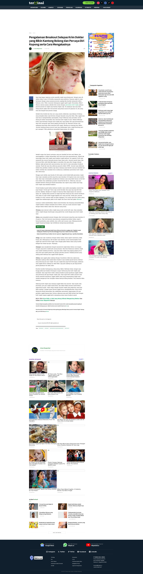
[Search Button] (113, 7)
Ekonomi (60, 7)
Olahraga (79, 7)
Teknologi (69, 7)
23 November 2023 (72, 519)
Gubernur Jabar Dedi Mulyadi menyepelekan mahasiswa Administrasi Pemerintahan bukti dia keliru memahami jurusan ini (105, 122)
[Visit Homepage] (36, 2)
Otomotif (88, 7)
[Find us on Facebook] (105, 3)
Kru (52, 559)
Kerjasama (74, 557)
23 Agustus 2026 (102, 149)
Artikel (34, 32)
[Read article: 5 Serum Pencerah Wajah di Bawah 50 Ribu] (33, 506)
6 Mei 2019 (70, 507)
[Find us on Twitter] (101, 3)
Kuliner (43, 7)
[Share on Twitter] (31, 102)
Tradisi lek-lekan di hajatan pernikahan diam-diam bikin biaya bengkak (105, 103)
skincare (79, 199)
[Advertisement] (71, 21)
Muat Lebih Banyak (57, 532)
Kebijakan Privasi (76, 563)
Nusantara (34, 7)
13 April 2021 (42, 526)
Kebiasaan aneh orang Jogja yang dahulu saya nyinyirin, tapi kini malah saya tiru (105, 112)
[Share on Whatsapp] (31, 105)
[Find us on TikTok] (109, 2)
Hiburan (96, 7)
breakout (41, 328)
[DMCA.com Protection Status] (38, 557)
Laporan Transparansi (77, 565)
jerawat (46, 328)
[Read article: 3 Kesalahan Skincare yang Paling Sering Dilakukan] (33, 515)
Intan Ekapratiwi (38, 48)
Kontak (52, 565)
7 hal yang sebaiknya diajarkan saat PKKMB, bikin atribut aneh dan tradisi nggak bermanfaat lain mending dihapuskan (106, 134)
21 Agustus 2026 (102, 138)
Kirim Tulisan (89, 2)
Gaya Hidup (106, 7)
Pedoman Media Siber (77, 561)
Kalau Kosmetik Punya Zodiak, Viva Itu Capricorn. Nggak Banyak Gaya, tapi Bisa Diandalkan (60, 234)
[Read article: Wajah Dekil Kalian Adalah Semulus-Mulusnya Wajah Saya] (62, 506)
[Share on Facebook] (31, 98)
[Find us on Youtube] (112, 3)
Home (30, 32)
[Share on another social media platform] (31, 109)
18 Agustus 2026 (102, 106)
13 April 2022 (42, 507)
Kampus (50, 7)
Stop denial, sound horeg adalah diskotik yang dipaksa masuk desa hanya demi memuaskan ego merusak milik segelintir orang (106, 93)
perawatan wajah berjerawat (56, 328)
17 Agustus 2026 (102, 98)
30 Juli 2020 (42, 515)
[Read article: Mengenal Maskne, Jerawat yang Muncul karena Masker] (62, 525)
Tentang (53, 557)
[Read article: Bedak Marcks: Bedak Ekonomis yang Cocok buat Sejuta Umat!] (33, 525)
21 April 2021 (46, 48)
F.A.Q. (73, 559)
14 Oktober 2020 (72, 526)
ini (66, 306)
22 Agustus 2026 (102, 115)
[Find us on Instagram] (98, 3)
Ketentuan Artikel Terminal (57, 563)
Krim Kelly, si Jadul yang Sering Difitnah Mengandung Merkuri (61, 298)
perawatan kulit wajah (72, 105)
